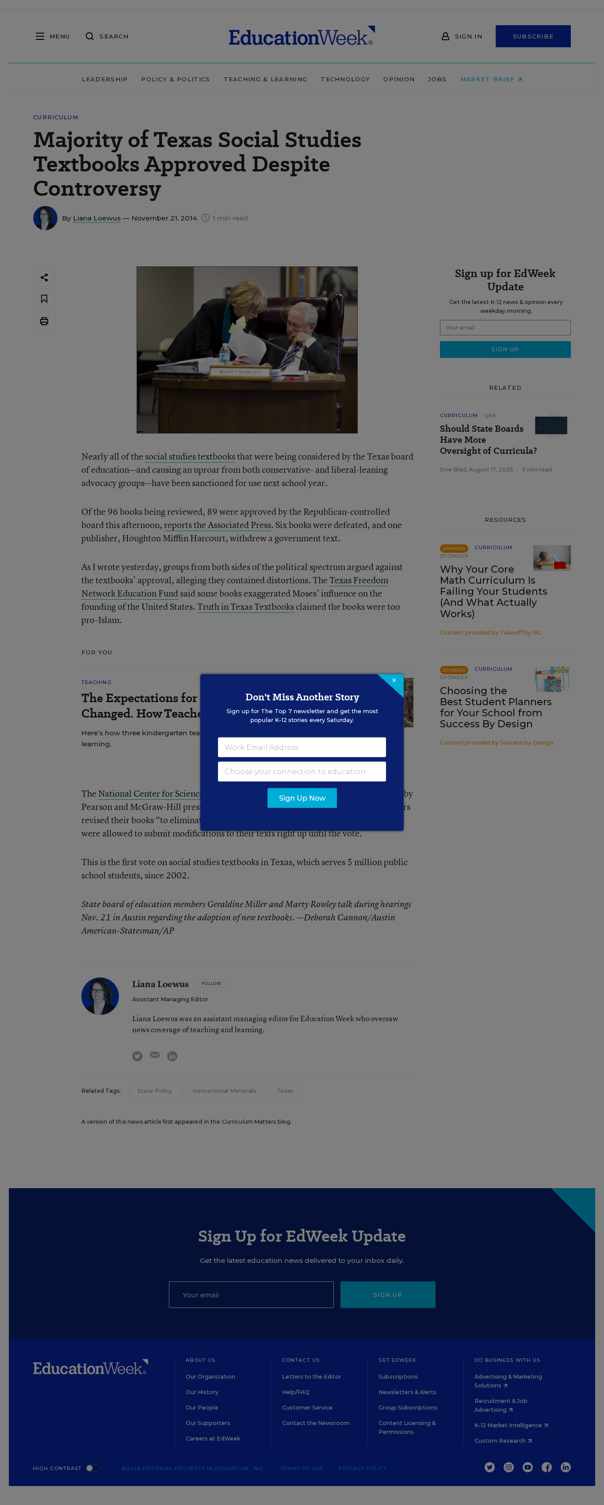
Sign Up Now (302, 798)
